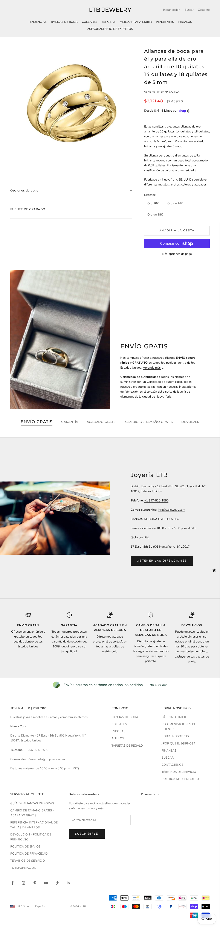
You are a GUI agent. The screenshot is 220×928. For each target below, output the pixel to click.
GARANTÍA (69, 422)
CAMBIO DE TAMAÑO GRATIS (149, 422)
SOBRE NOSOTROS (175, 736)
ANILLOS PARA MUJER (136, 22)
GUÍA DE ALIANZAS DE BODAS (32, 803)
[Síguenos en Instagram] (23, 883)
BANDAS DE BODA (64, 22)
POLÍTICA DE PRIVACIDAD (28, 854)
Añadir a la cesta (177, 230)
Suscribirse (86, 834)
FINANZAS (169, 751)
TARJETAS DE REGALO (127, 746)
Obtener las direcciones (162, 561)
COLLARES (89, 22)
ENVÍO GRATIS (37, 422)
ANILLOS (118, 738)
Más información (158, 684)
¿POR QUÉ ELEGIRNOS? (178, 743)
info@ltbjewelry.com (171, 510)
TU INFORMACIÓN (23, 868)
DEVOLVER (190, 422)
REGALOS (185, 22)
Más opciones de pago (177, 254)
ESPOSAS (109, 22)
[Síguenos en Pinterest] (35, 883)
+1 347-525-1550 (156, 500)
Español (40, 906)
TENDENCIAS (37, 22)
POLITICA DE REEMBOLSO (180, 779)
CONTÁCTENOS (172, 765)
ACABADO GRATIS (102, 422)
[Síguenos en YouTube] (46, 883)
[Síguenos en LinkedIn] (68, 883)
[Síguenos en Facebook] (12, 883)
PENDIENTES (165, 22)
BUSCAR (168, 758)
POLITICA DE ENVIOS (25, 846)
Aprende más (152, 368)
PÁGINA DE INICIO (174, 717)
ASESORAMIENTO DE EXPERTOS (110, 29)
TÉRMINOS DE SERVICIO (179, 772)
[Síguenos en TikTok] (57, 883)
